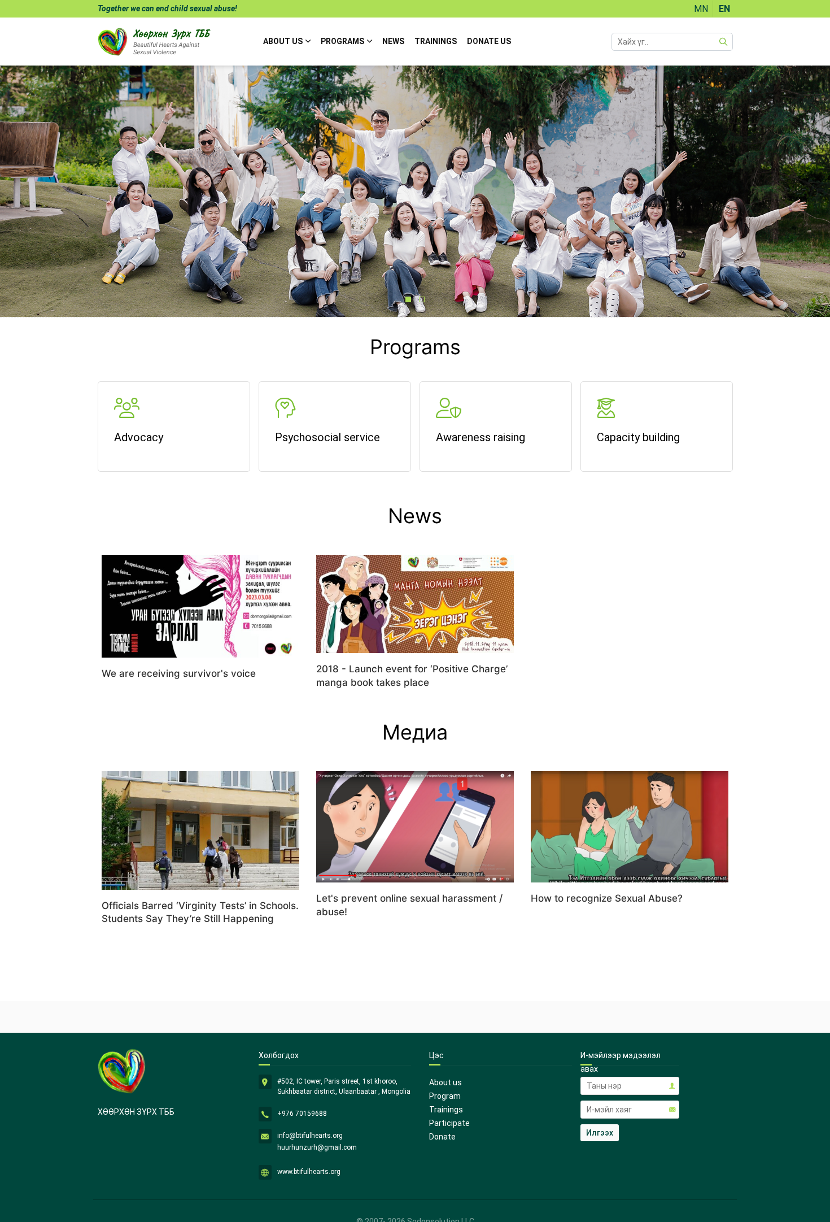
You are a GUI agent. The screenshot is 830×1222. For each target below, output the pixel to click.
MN (701, 8)
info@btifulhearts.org (310, 1136)
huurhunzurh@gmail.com (317, 1147)
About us (283, 41)
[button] (408, 299)
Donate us (489, 41)
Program (445, 1096)
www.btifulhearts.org (308, 1172)
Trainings (435, 41)
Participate (449, 1123)
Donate (442, 1136)
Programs (342, 41)
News (393, 41)
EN (724, 8)
